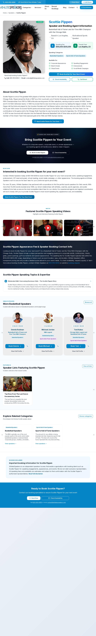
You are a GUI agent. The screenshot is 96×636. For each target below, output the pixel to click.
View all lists (87, 366)
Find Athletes (87, 7)
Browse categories (86, 416)
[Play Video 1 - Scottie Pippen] (17, 228)
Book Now (89, 3)
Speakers (11, 13)
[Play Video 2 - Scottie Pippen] (47, 228)
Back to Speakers (10, 3)
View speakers (10, 443)
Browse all (88, 302)
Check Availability (77, 3)
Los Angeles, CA (85, 46)
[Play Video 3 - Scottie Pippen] (78, 228)
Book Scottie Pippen (38, 152)
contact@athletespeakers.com (55, 157)
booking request (74, 263)
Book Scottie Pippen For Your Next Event (18, 197)
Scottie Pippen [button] (60, 22)
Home (5, 13)
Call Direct (83, 79)
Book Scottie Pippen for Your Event (48, 121)
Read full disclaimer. (36, 474)
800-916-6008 (38, 157)
